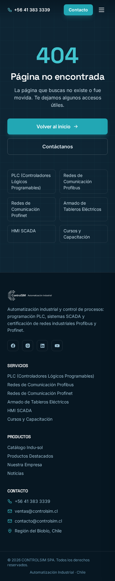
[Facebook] (12, 345)
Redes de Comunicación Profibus (77, 181)
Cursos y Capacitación (76, 233)
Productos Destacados (30, 456)
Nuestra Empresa (24, 464)
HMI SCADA (23, 230)
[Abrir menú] (101, 10)
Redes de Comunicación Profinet (25, 209)
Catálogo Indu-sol (25, 447)
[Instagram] (27, 345)
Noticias (15, 473)
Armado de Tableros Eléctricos (82, 206)
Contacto (78, 9)
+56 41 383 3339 (32, 9)
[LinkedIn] (42, 345)
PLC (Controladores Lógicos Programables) (31, 181)
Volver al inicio (53, 126)
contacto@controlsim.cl (38, 520)
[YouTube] (57, 345)
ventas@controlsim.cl (36, 511)
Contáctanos (57, 146)
